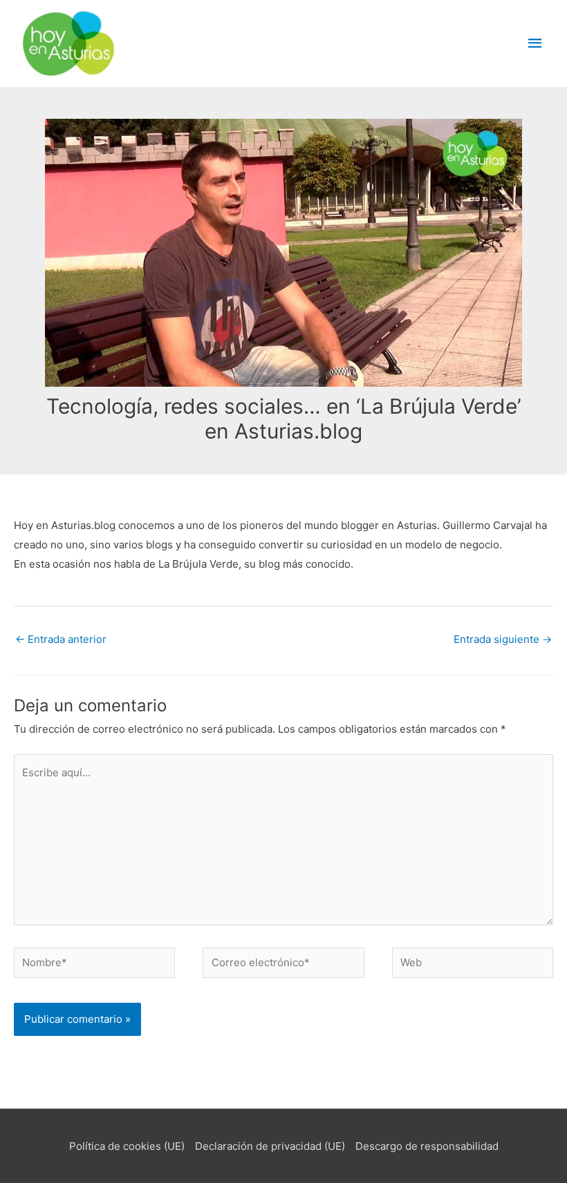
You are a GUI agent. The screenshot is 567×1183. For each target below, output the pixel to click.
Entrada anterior (60, 639)
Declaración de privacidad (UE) (270, 1146)
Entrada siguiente (503, 639)
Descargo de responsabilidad (427, 1146)
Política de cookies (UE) (127, 1146)
